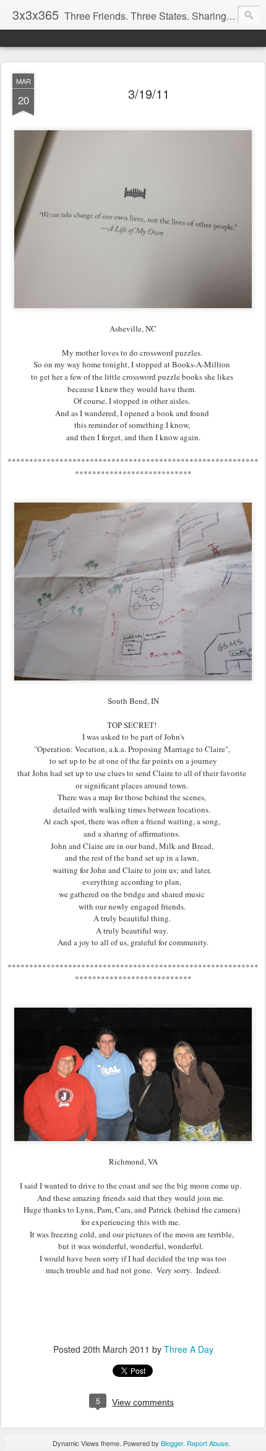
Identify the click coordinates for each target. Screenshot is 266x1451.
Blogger (172, 1443)
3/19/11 (148, 93)
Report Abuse (207, 1443)
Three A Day (188, 1349)
